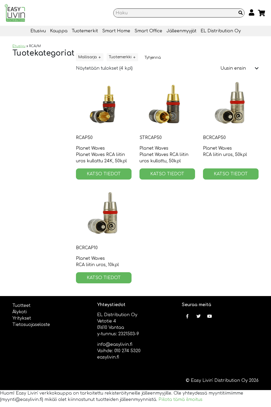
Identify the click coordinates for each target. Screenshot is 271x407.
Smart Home (116, 31)
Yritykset (21, 318)
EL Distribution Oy (221, 31)
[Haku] (240, 13)
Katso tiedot (104, 174)
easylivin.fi (108, 357)
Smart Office (148, 31)
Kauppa (58, 31)
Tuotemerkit (85, 31)
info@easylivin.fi (114, 344)
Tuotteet (21, 305)
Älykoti (19, 312)
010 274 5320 (127, 350)
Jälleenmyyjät (181, 31)
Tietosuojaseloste (31, 324)
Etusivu (38, 31)
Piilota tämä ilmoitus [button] (180, 399)
